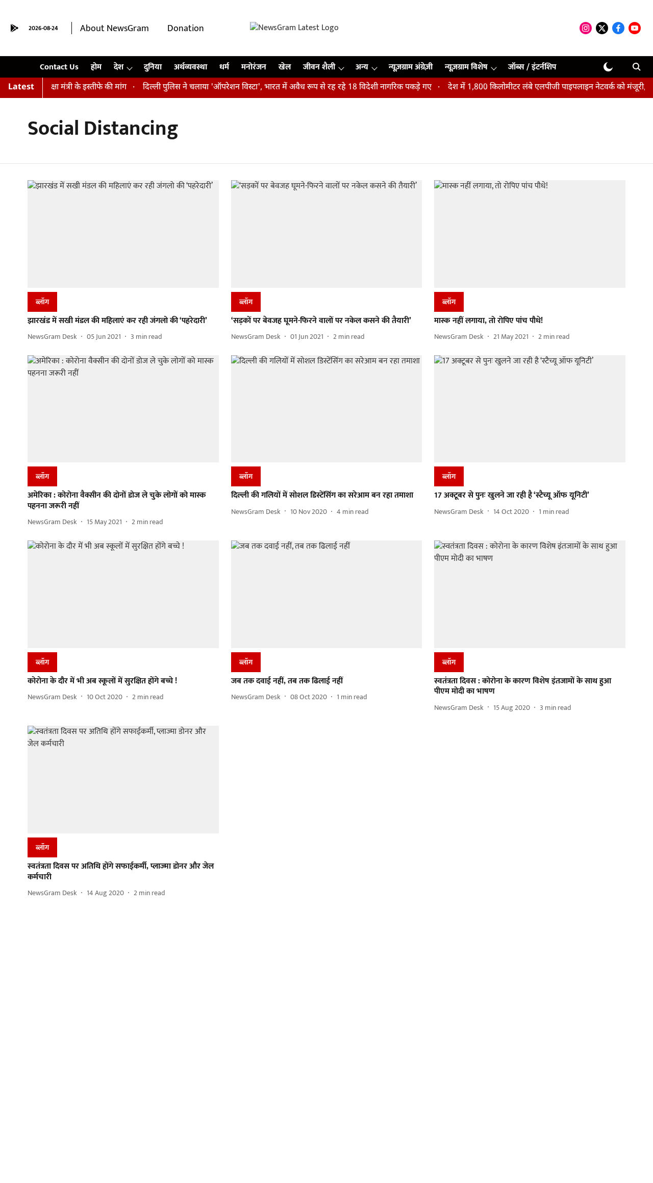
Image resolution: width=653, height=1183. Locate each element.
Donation (185, 28)
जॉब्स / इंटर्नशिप (532, 67)
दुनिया (153, 67)
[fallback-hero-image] (123, 234)
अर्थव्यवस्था (190, 67)
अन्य (362, 67)
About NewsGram (114, 28)
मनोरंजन (253, 67)
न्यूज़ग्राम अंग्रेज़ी (411, 67)
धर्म (224, 67)
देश (118, 67)
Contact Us (59, 67)
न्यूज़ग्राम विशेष (466, 67)
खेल (285, 67)
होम (96, 67)
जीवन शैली (319, 67)
